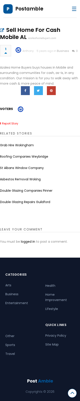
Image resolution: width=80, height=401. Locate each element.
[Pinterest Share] (51, 90)
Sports (10, 345)
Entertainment (16, 303)
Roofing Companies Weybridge (24, 156)
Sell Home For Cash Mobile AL (30, 33)
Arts (8, 285)
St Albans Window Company (22, 168)
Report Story (10, 123)
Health (50, 285)
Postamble (29, 8)
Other (9, 336)
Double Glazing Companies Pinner (26, 190)
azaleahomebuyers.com (42, 38)
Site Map (52, 344)
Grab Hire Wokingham (17, 145)
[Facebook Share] (25, 90)
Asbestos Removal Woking (20, 179)
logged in (28, 241)
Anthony (28, 51)
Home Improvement (56, 297)
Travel (10, 354)
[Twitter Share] (38, 90)
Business (63, 51)
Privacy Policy (55, 335)
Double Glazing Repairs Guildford (25, 202)
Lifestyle (51, 309)
